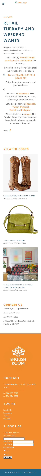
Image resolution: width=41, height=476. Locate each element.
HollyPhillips (19, 47)
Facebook (7, 410)
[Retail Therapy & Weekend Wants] (20, 173)
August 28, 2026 (9, 199)
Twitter (6, 416)
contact (27, 114)
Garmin (6, 50)
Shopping (7, 47)
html (7, 450)
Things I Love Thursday (14, 240)
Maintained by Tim (30, 472)
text (7, 454)
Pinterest (6, 419)
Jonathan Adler (15, 50)
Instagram (7, 413)
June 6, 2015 (7, 17)
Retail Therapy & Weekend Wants (19, 196)
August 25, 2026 (9, 290)
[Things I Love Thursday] (20, 219)
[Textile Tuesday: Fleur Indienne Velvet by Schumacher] (20, 264)
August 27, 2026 (8, 243)
